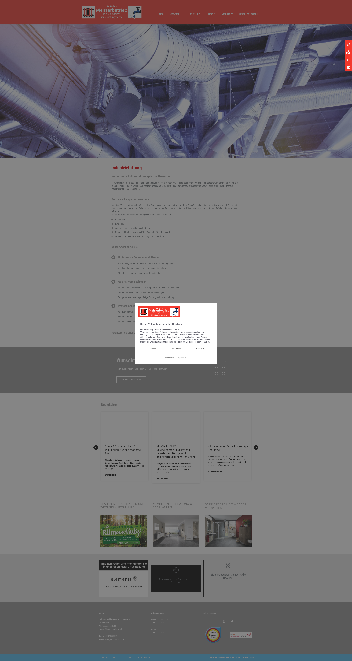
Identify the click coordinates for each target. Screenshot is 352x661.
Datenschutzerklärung (164, 342)
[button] (348, 44)
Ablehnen (152, 349)
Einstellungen (176, 349)
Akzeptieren (199, 349)
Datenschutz (170, 357)
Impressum (181, 357)
